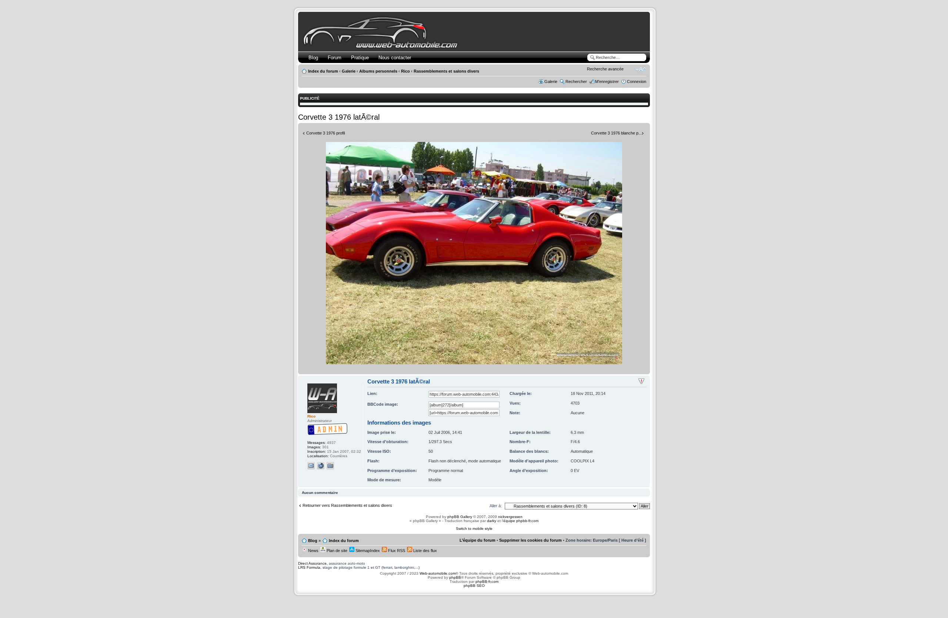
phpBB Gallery (459, 517)
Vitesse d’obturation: (387, 441)
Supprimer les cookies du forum (530, 540)
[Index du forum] (382, 47)
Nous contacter (394, 57)
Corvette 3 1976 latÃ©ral (339, 117)
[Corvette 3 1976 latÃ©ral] (474, 363)
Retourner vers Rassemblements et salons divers (347, 505)
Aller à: (496, 506)
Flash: (373, 461)
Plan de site (336, 550)
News (312, 550)
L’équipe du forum (477, 540)
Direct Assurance (312, 563)
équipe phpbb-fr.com (520, 521)
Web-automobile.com (436, 573)
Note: (515, 413)
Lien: (372, 393)
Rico (405, 71)
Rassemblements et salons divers (446, 71)
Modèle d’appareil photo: (534, 461)
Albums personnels (378, 71)
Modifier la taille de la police (640, 69)
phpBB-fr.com (486, 581)
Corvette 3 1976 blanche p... (616, 133)
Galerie (349, 71)
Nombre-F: (520, 441)
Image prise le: (381, 432)
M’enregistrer (607, 81)
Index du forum (323, 71)
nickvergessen (510, 517)
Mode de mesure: (384, 480)
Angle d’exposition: (529, 470)
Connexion (636, 81)
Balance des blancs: (529, 451)
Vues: (515, 403)
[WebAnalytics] (474, 604)
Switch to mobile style (474, 528)
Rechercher (576, 81)
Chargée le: (521, 393)
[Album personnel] (330, 465)
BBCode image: (382, 404)
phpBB (455, 577)
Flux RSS (396, 550)
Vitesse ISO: (379, 451)
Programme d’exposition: (392, 470)
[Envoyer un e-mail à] (311, 465)
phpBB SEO (474, 586)
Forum (334, 57)
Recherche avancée (605, 69)
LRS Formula (309, 567)
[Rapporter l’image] (641, 381)
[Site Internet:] (320, 465)
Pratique (360, 57)
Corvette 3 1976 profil (325, 133)
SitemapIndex (367, 550)
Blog (313, 57)
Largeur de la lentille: (530, 432)
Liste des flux (424, 550)
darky (491, 521)
